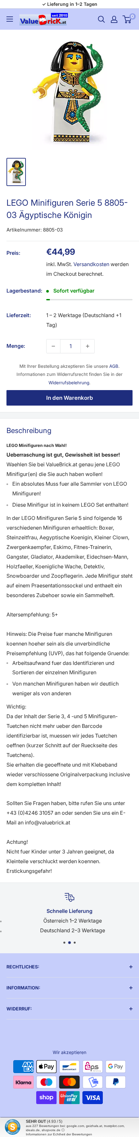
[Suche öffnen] (101, 19)
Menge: (15, 346)
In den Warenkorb (69, 398)
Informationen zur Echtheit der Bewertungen (59, 1134)
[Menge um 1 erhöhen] (87, 346)
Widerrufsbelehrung (68, 382)
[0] (127, 19)
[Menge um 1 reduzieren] (53, 346)
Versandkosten (91, 264)
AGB (113, 366)
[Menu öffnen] (9, 19)
